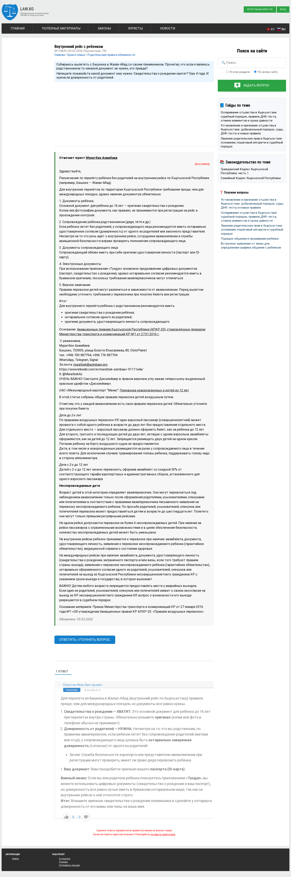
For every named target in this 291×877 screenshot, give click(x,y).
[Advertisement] (134, 110)
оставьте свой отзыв (163, 834)
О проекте (64, 858)
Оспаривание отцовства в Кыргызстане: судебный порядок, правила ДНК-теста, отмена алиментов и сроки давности (249, 116)
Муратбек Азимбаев (101, 158)
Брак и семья (76, 54)
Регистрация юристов (260, 9)
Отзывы (63, 862)
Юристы (135, 28)
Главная (18, 28)
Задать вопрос (256, 85)
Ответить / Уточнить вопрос (84, 639)
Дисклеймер (202, 163)
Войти (15, 858)
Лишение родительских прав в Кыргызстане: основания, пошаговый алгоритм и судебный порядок (252, 142)
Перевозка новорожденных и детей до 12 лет (154, 390)
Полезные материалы (61, 28)
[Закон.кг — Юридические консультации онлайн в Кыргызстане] (25, 12)
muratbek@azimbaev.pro (90, 364)
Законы (104, 28)
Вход (283, 9)
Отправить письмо (69, 865)
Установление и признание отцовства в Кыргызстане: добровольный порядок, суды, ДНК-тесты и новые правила (252, 129)
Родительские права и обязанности (111, 54)
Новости (167, 28)
